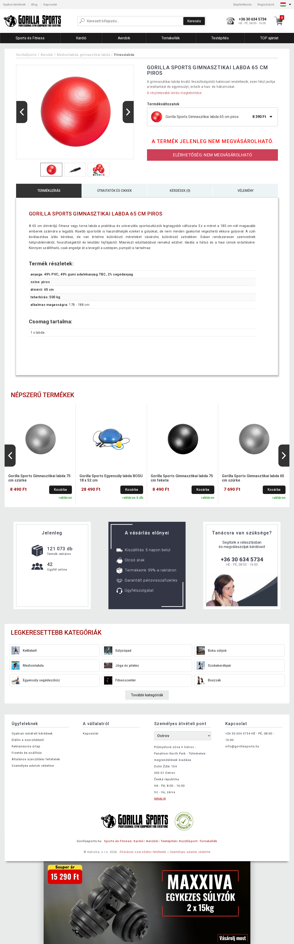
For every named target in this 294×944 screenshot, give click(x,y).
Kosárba (60, 490)
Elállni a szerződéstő (28, 740)
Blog (34, 4)
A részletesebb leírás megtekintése (174, 93)
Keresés (194, 21)
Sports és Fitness (117, 841)
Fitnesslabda (124, 55)
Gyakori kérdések (14, 4)
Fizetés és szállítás (27, 753)
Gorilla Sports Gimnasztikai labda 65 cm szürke (253, 478)
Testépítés (169, 841)
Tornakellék (208, 841)
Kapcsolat (50, 4)
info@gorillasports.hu (242, 746)
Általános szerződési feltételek (36, 759)
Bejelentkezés (242, 4)
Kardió (139, 841)
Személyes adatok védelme (33, 765)
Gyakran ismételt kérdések (32, 733)
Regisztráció (265, 4)
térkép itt (160, 798)
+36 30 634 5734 (242, 559)
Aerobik (47, 55)
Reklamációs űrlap (26, 746)
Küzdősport (188, 841)
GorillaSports (26, 55)
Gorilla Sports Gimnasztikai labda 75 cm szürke (39, 478)
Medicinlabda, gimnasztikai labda (83, 55)
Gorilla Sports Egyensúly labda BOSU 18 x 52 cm (111, 478)
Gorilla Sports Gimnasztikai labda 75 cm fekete (182, 478)
